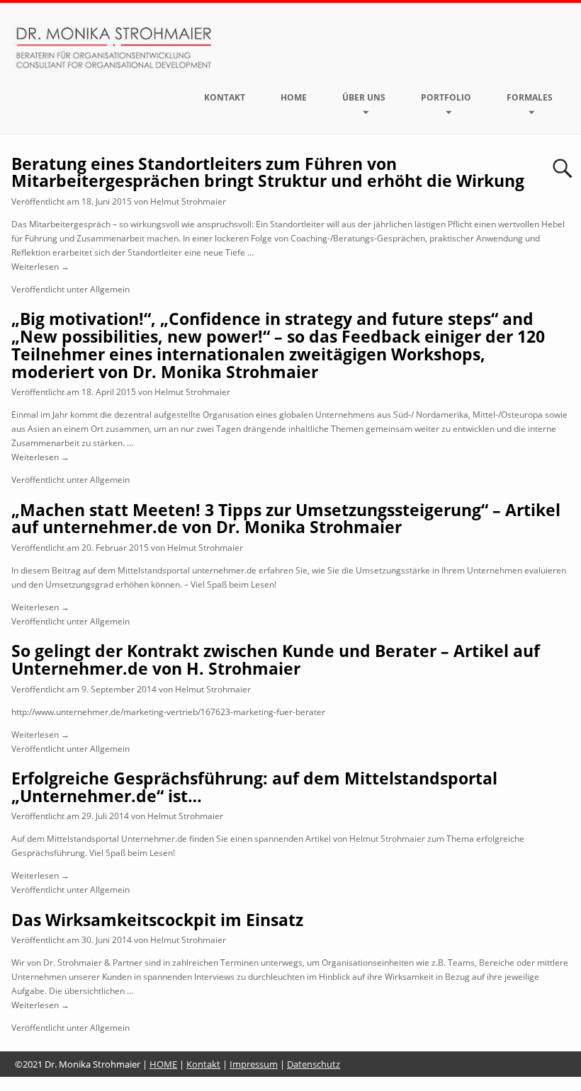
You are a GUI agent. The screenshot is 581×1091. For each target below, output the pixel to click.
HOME (294, 97)
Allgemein (110, 289)
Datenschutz (313, 1064)
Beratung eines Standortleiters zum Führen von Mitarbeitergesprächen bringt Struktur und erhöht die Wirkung (267, 173)
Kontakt (224, 97)
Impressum (254, 1064)
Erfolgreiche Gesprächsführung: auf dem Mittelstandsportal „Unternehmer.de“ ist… (254, 787)
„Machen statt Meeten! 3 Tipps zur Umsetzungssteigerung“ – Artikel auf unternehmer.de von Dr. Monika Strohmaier (285, 519)
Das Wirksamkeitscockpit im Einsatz (157, 920)
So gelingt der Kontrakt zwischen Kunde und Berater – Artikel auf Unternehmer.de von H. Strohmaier (275, 660)
